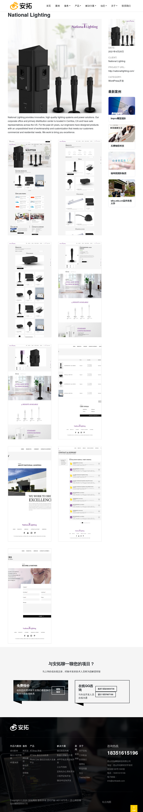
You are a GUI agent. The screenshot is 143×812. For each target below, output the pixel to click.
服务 (25, 745)
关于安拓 (83, 750)
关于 (81, 745)
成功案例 (14, 750)
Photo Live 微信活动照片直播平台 (42, 761)
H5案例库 (14, 762)
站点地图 (106, 801)
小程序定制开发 (64, 775)
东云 (81, 772)
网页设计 (25, 752)
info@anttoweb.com (116, 780)
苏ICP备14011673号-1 (58, 800)
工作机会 (83, 755)
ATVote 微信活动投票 (39, 755)
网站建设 (25, 759)
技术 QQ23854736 (106, 688)
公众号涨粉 (62, 766)
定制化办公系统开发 (66, 771)
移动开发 (25, 767)
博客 (77, 758)
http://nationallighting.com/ (121, 71)
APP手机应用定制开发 (65, 761)
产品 (32, 745)
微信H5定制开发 (64, 780)
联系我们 (83, 759)
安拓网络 (32, 800)
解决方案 (61, 745)
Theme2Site (84, 777)
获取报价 (58, 690)
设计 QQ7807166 (105, 694)
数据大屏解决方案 (65, 755)
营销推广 (25, 774)
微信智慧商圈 (63, 750)
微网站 (82, 763)
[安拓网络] (21, 5)
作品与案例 (15, 745)
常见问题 (83, 768)
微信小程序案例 (16, 756)
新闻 (76, 747)
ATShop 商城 (35, 750)
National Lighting (116, 61)
